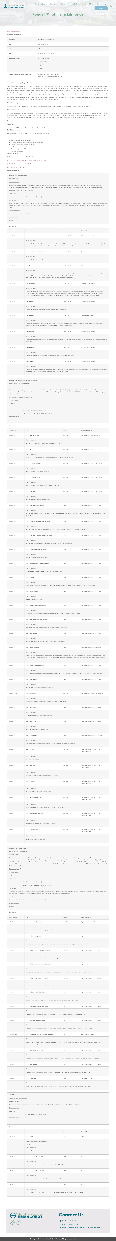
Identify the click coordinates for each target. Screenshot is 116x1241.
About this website (80, 1239)
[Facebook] (12, 1222)
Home (37, 4)
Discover (64, 4)
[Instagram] (18, 1222)
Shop (104, 4)
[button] (110, 6)
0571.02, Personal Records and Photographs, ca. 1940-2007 (26, 160)
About (43, 4)
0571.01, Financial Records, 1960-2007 (20, 157)
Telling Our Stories (88, 4)
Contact (74, 4)
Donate (101, 8)
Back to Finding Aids (13, 31)
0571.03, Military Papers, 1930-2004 (19, 164)
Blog (98, 4)
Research (53, 4)
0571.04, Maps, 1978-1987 (16, 167)
